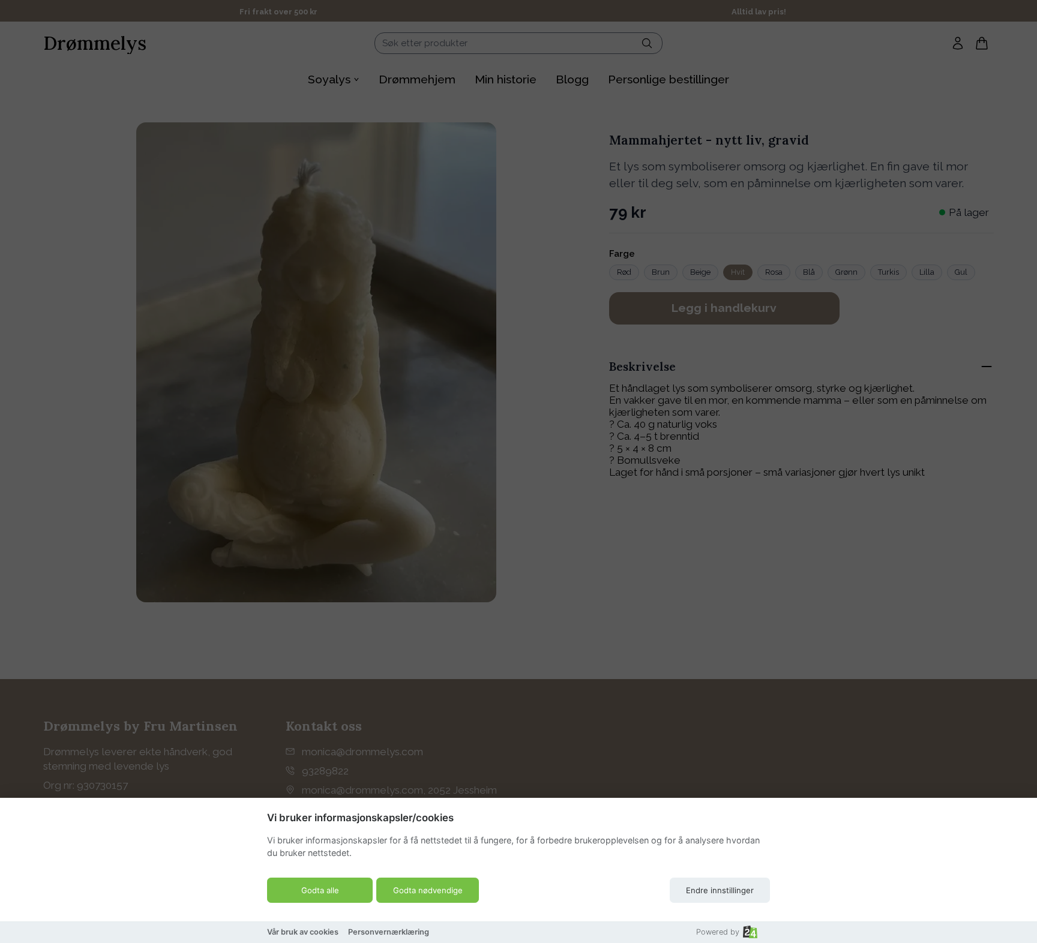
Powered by (717, 931)
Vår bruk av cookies (302, 931)
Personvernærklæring (388, 931)
